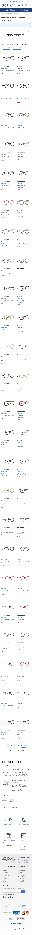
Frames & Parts (6, 875)
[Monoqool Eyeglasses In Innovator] (8, 375)
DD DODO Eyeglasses (22, 561)
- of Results (10, 751)
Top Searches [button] (16, 932)
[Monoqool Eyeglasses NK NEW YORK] (8, 578)
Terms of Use (21, 876)
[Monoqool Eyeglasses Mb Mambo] (8, 432)
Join (23, 891)
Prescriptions (6, 872)
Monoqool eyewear (10, 775)
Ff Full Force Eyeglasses (7, 415)
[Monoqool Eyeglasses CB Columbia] (23, 722)
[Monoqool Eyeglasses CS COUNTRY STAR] (8, 664)
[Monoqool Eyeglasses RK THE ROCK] (23, 693)
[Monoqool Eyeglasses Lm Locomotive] (23, 317)
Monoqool (8, 13)
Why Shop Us (6, 881)
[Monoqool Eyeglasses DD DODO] (23, 548)
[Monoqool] (28, 31)
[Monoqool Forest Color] (8, 860)
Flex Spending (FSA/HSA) (24, 869)
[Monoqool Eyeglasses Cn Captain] (8, 115)
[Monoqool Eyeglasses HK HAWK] (8, 693)
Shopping (5, 876)
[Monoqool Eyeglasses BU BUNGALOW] (23, 664)
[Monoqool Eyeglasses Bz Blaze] (23, 144)
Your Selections (7, 44)
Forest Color (15, 13)
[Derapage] (5, 801)
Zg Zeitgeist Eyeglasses (22, 474)
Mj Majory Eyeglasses (22, 388)
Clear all (16, 44)
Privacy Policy (21, 875)
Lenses (4, 873)
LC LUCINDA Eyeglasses (23, 619)
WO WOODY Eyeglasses (7, 619)
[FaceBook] (3, 897)
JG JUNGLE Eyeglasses (22, 647)
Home (3, 13)
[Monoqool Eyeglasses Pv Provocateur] (8, 346)
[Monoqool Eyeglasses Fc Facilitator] (23, 58)
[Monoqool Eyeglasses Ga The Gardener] (8, 85)
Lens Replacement (7, 883)
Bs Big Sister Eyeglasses (22, 359)
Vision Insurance (22, 870)
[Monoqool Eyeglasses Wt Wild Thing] (23, 115)
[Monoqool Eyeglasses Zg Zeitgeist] (23, 461)
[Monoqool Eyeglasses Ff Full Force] (8, 403)
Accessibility (21, 880)
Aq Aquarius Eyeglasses (8, 329)
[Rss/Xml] (13, 897)
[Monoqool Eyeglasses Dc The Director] (8, 173)
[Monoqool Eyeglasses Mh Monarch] (23, 403)
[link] (16, 913)
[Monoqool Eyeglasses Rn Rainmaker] (23, 519)
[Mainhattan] (11, 801)
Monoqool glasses (21, 775)
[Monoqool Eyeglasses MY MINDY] (23, 578)
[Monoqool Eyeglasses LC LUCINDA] (23, 607)
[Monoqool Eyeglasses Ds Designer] (8, 58)
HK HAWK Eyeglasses (7, 705)
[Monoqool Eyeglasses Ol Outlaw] (8, 260)
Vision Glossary (21, 881)
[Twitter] (5, 897)
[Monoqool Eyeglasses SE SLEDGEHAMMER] (8, 722)
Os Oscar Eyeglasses (7, 300)
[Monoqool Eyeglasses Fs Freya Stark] (8, 490)
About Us (20, 872)
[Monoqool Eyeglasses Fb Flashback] (8, 231)
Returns (5, 870)
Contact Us (20, 873)
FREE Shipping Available (9, 904)
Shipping (5, 869)
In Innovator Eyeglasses (8, 388)
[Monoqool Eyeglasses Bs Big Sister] (23, 346)
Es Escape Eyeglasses (7, 532)
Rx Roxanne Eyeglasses (7, 214)
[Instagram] (10, 897)
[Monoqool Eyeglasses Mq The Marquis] (23, 432)
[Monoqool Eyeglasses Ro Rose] (23, 260)
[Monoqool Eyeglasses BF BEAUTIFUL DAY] (8, 634)
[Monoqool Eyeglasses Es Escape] (8, 519)
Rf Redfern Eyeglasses (22, 503)
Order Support (6, 880)
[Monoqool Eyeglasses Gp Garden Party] (23, 85)
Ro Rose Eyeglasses (21, 273)
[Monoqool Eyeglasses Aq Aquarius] (8, 317)
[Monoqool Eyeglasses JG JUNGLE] (23, 634)
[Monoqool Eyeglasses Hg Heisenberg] (23, 173)
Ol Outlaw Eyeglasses (7, 273)
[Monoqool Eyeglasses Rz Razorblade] (8, 548)
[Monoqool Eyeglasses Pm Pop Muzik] (23, 202)
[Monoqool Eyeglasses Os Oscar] (8, 288)
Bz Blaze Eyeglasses (21, 156)
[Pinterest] (8, 897)
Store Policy (21, 878)
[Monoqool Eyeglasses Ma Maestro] (23, 231)
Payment (5, 878)
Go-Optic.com (9, 928)
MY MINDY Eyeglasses (22, 590)
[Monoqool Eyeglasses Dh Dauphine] (8, 461)
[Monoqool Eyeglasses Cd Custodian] (23, 288)
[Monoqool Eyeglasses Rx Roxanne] (8, 202)
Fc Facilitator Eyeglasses (23, 70)
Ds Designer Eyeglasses (8, 70)
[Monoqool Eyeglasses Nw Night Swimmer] (8, 144)
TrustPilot (11, 919)
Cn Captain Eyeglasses (8, 127)
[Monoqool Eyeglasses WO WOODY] (8, 607)
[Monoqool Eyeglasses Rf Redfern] (23, 490)
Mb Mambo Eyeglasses (7, 444)
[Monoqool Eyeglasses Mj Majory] (23, 375)
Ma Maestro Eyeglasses (23, 244)
